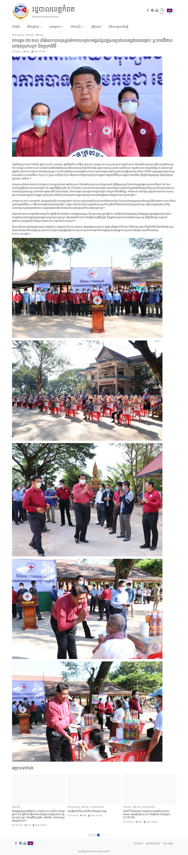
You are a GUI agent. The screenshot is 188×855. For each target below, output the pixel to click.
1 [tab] (89, 835)
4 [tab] (99, 835)
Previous (18, 802)
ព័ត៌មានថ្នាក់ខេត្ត (18, 35)
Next (170, 802)
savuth (42, 51)
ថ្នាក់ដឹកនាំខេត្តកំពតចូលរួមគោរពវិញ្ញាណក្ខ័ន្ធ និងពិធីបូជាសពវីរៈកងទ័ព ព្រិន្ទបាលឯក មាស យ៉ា (38, 812)
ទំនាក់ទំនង (138, 843)
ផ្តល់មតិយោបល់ (153, 843)
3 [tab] (96, 835)
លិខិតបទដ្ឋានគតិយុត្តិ (118, 26)
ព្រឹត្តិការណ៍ (96, 26)
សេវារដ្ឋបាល (55, 26)
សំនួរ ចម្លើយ (168, 843)
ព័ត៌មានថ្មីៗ (76, 26)
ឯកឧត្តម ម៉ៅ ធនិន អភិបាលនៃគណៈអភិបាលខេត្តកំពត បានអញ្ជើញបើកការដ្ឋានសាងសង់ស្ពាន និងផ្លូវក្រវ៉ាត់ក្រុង (93, 812)
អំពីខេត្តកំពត (33, 26)
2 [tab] (93, 835)
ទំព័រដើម (16, 26)
